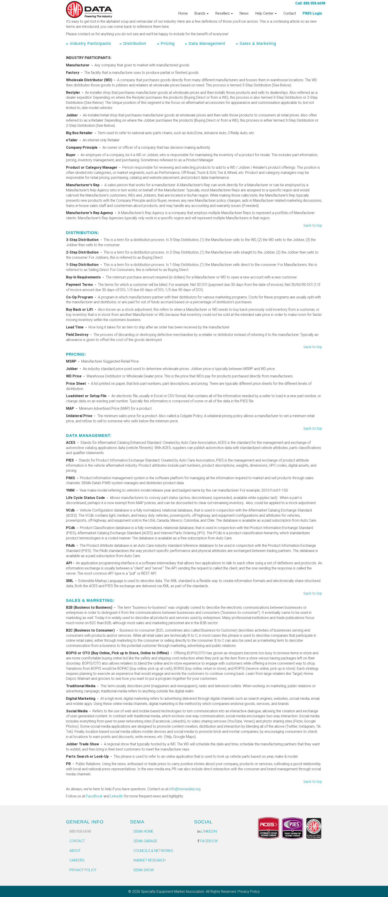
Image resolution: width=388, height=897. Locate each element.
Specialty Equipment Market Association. (173, 891)
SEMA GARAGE (145, 841)
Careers (77, 860)
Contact (289, 13)
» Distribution (132, 43)
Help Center (264, 13)
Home (183, 13)
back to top (313, 225)
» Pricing (166, 43)
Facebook (208, 841)
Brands (200, 13)
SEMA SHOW (143, 870)
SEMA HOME (143, 831)
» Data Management (205, 43)
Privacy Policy (82, 870)
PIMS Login (312, 13)
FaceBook (94, 796)
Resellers (223, 13)
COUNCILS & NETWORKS (153, 851)
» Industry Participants (88, 43)
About (75, 851)
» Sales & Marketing (256, 43)
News (244, 13)
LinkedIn (116, 796)
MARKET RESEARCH (149, 860)
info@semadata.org (185, 789)
